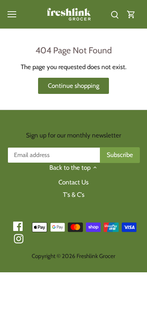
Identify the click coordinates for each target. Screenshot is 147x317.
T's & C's (73, 194)
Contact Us (73, 182)
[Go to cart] (131, 14)
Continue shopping (73, 85)
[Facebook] (18, 226)
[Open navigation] (12, 14)
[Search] (114, 14)
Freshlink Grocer (96, 256)
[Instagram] (18, 238)
